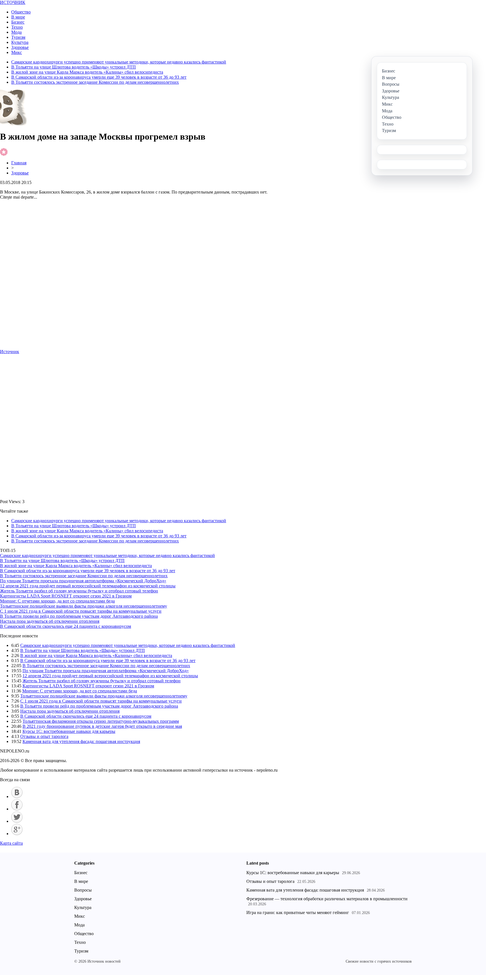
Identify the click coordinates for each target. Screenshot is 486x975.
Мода (16, 32)
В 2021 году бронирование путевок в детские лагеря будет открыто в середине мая (102, 726)
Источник (9, 351)
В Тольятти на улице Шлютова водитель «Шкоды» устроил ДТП (73, 67)
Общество (21, 12)
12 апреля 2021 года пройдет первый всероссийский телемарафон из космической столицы (88, 585)
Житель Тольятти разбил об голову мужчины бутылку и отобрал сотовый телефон (79, 590)
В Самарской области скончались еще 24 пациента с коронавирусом (65, 626)
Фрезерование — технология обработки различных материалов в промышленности (327, 898)
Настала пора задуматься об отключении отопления (49, 621)
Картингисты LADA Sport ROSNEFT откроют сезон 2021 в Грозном (66, 596)
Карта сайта (11, 843)
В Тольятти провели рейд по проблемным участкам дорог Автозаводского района (79, 616)
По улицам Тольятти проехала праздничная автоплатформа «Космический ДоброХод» (83, 580)
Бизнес (17, 22)
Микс (16, 52)
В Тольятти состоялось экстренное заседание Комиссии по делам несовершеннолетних (95, 82)
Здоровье (20, 47)
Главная (18, 162)
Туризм (18, 37)
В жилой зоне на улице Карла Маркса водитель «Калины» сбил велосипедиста (87, 72)
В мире (18, 17)
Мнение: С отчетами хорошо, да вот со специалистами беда (57, 601)
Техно (17, 27)
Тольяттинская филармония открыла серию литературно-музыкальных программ (100, 721)
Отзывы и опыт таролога (44, 736)
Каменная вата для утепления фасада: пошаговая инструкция (81, 741)
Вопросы (83, 890)
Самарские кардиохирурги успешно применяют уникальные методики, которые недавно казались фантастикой (118, 62)
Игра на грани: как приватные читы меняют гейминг (297, 912)
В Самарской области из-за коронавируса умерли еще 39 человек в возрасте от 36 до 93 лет (98, 77)
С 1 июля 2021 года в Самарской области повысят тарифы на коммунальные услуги (80, 611)
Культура (19, 42)
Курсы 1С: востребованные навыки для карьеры (68, 731)
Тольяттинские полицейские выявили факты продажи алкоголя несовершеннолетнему (83, 606)
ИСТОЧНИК (12, 2)
